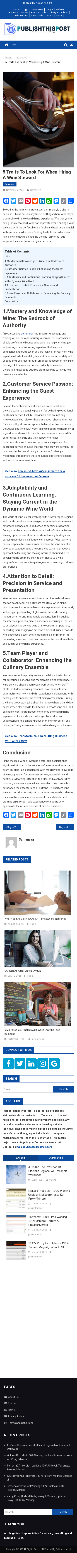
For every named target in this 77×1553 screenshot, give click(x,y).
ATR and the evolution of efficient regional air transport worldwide (47, 1171)
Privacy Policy (16, 1416)
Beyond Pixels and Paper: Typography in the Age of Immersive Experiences (66, 827)
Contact (17, 9)
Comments (56, 1157)
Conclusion (11, 301)
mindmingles (38, 1039)
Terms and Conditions (20, 1422)
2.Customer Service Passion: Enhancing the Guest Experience (34, 271)
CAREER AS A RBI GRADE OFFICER (23, 970)
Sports (50, 15)
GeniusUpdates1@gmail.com (34, 1146)
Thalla (33, 924)
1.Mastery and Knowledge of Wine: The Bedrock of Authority (34, 263)
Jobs (44, 12)
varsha (52, 1180)
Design (49, 9)
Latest (20, 1157)
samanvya (35, 190)
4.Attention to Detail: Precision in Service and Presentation (31, 287)
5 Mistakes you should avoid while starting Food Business (32, 1031)
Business (9, 184)
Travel (59, 15)
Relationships (21, 15)
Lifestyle (54, 12)
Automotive (37, 9)
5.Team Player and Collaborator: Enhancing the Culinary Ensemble (37, 295)
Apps (26, 9)
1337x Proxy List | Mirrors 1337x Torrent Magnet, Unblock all (48, 1245)
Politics (64, 12)
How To (35, 12)
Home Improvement (18, 12)
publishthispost (35, 1208)
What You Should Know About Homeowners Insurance (35, 918)
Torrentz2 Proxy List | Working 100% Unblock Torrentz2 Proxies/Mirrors (47, 1221)
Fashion (60, 9)
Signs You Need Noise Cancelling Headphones (14, 827)
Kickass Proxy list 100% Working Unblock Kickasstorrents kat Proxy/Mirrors (49, 1194)
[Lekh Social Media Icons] (8, 1063)
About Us (13, 1397)
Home (11, 1410)
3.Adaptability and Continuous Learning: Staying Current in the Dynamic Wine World (37, 279)
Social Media (37, 15)
